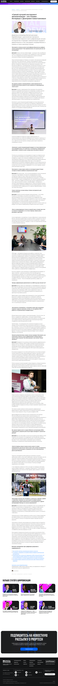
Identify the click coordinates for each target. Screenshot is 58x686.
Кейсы (24, 660)
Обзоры (39, 664)
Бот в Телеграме (6, 674)
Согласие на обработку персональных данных (10, 681)
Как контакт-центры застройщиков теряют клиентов (25, 551)
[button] (29, 649)
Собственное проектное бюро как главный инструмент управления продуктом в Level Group (45, 612)
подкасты (40, 672)
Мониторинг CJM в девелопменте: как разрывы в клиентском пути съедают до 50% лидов (46, 595)
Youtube (29, 672)
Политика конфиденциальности (8, 679)
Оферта (54, 681)
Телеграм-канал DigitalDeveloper (19, 565)
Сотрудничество (17, 660)
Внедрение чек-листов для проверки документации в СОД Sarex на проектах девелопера (10, 595)
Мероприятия (27, 1)
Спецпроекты (16, 1)
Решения (31, 662)
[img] (3, 1)
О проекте (39, 660)
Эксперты (22, 1)
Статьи (24, 662)
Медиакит (16, 662)
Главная (13, 9)
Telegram (19, 672)
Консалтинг (16, 664)
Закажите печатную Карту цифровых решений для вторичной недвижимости (28, 3)
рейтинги (33, 1)
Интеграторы (32, 664)
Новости (17, 9)
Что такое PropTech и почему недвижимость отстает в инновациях (28, 558)
